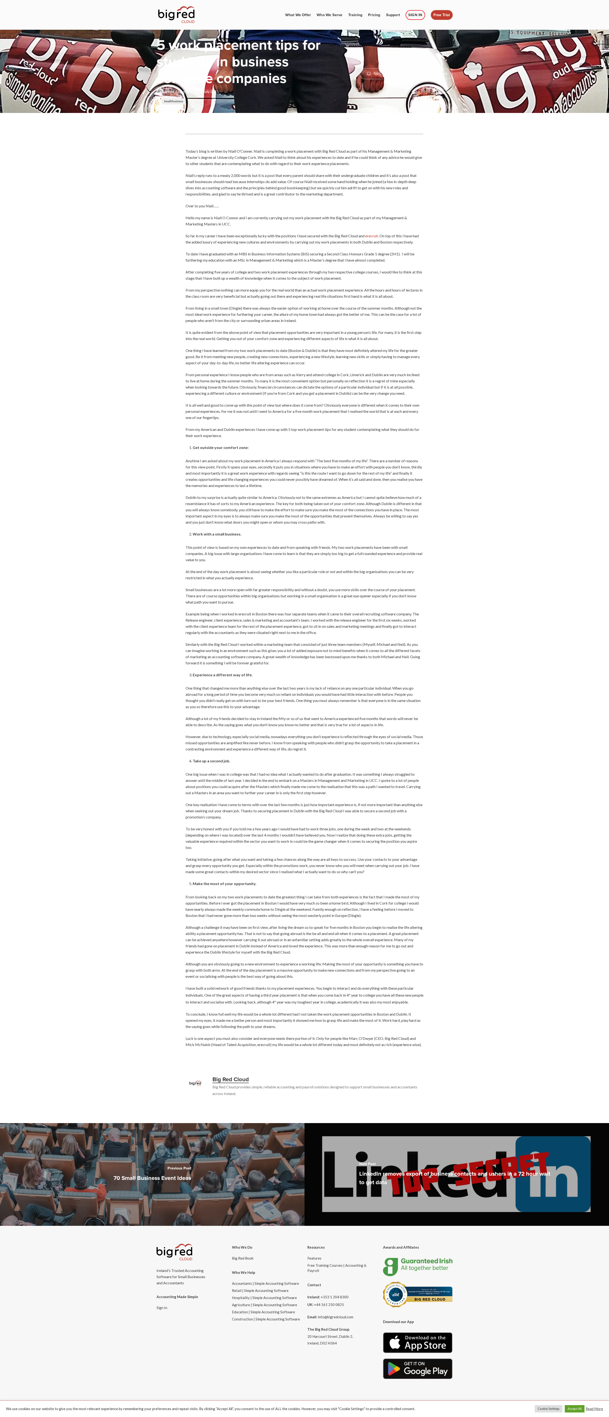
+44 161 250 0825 (329, 1304)
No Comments (385, 73)
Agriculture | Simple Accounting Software (264, 1305)
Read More (594, 1409)
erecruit (371, 236)
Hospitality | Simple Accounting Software (264, 1297)
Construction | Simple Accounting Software (266, 1319)
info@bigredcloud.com (335, 1317)
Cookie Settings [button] (549, 1409)
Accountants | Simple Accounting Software (265, 1283)
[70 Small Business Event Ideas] (152, 1174)
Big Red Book (242, 1258)
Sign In (162, 1307)
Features (314, 1258)
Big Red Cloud (173, 91)
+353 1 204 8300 (335, 1297)
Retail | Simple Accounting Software (260, 1290)
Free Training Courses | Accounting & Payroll (336, 1268)
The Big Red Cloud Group (328, 1329)
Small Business (173, 101)
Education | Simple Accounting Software (263, 1312)
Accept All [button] (575, 1409)
